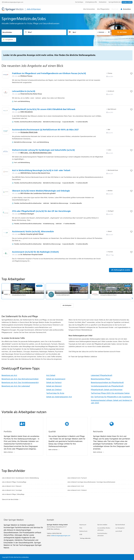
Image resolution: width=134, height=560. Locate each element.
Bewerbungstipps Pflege (100, 379)
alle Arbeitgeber (67, 305)
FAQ (80, 528)
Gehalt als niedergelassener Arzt (59, 397)
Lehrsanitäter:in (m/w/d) (23, 91)
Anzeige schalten (127, 2)
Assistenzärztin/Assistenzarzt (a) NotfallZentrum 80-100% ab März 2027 (45, 129)
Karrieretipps (79, 2)
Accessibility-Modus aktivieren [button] (103, 529)
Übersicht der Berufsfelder (10, 499)
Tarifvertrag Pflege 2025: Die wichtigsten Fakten (110, 393)
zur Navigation (120, 528)
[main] (67, 263)
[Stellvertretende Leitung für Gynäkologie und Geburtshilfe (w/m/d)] (5, 151)
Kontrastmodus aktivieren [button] (102, 534)
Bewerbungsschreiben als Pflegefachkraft (107, 382)
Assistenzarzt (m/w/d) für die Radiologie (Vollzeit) (35, 252)
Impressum (82, 525)
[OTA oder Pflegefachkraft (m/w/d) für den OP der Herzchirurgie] (5, 212)
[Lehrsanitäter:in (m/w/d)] (5, 92)
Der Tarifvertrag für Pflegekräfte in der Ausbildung (111, 397)
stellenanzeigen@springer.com (13, 2)
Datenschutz (83, 531)
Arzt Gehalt (50, 375)
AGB (80, 534)
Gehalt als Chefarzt (54, 390)
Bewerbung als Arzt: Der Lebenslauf (16, 386)
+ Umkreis (100, 32)
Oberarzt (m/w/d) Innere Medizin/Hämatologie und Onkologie (41, 191)
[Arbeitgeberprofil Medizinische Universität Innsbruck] (51, 294)
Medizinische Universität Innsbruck (71, 291)
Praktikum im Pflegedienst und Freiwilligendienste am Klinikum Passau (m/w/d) (49, 73)
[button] (108, 32)
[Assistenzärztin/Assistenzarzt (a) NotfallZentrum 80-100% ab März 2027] (5, 131)
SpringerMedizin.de (115, 2)
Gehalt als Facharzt (54, 382)
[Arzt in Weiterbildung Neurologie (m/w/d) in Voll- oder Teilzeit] (5, 171)
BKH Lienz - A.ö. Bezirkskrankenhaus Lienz (36, 153)
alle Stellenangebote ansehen (120, 270)
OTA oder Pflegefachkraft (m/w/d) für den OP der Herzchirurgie (41, 211)
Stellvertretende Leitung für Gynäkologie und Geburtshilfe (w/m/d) (43, 150)
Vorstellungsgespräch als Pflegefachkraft (107, 386)
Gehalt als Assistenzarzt (55, 379)
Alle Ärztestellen (89, 9)
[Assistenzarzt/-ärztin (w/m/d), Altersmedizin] (5, 232)
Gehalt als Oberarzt (54, 386)
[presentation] (132, 298)
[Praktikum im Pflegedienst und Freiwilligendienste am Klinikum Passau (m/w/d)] (5, 74)
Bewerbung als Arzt (9, 375)
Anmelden (127, 9)
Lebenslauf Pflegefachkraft (101, 375)
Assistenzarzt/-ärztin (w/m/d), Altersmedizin (33, 231)
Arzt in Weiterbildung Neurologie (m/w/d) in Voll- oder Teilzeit (41, 170)
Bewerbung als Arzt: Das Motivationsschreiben (20, 379)
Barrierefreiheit (120, 525)
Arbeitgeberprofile (91, 2)
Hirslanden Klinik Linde (29, 132)
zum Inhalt (118, 531)
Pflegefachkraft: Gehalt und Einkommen (106, 390)
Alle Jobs (14, 76)
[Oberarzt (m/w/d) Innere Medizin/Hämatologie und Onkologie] (5, 192)
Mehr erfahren (8, 452)
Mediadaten (102, 2)
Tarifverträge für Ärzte (55, 393)
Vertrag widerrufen (85, 538)
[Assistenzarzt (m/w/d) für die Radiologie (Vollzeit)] (5, 253)
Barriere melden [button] (102, 525)
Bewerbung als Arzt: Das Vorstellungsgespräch (20, 382)
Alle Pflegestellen (103, 9)
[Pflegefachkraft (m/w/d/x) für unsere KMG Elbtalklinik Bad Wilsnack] (5, 110)
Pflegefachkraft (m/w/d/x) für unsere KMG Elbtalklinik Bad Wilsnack (43, 109)
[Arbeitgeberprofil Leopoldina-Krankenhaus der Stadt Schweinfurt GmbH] (95, 294)
